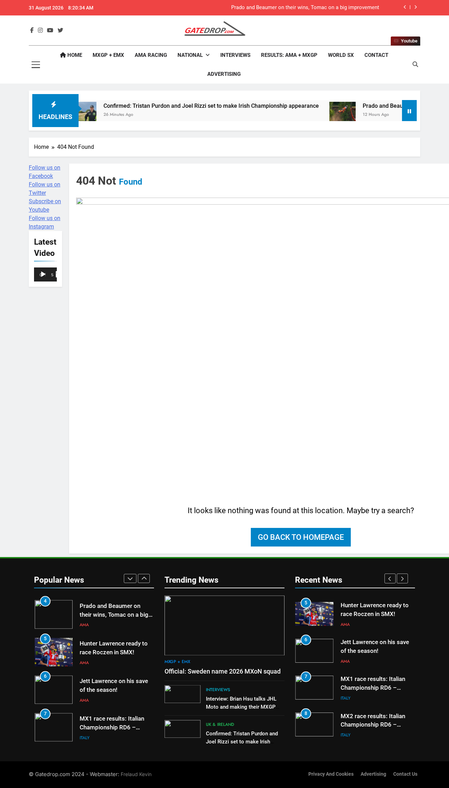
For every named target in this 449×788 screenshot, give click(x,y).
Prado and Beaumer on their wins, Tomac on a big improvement (305, 8)
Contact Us (405, 774)
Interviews (235, 55)
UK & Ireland (220, 724)
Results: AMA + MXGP (289, 55)
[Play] (43, 274)
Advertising (224, 74)
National (190, 55)
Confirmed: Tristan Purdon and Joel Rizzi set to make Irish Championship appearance (194, 105)
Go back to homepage (301, 537)
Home (74, 55)
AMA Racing (151, 55)
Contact (376, 55)
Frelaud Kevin (136, 774)
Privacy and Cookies (331, 774)
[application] (45, 275)
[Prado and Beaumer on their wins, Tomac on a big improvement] (325, 115)
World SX (341, 55)
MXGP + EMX (108, 55)
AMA (84, 625)
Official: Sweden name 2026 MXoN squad (223, 671)
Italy (84, 738)
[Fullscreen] (58, 274)
